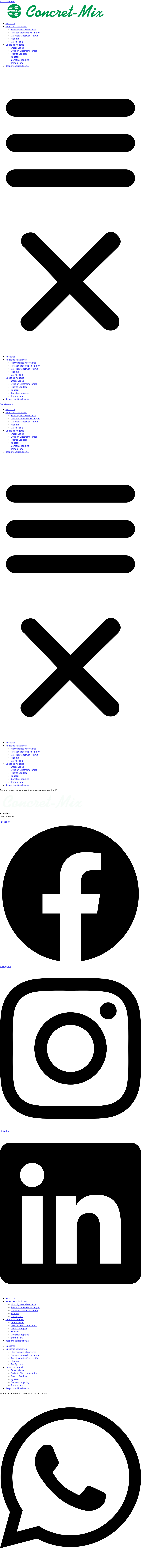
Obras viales (17, 47)
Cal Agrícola (17, 41)
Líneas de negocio (15, 44)
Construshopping (20, 59)
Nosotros (10, 23)
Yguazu (15, 56)
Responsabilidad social (17, 65)
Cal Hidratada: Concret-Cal (24, 35)
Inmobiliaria (17, 62)
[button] (70, 211)
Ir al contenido (7, 1)
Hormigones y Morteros (23, 29)
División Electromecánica (24, 50)
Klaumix (15, 38)
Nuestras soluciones (16, 26)
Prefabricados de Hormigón (25, 32)
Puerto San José (19, 53)
